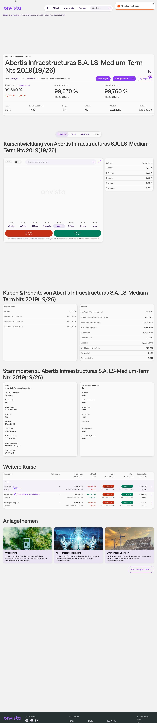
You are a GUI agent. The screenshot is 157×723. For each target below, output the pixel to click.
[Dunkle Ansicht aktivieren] (16, 1)
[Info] (8, 161)
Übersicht (62, 134)
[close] (153, 4)
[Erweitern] (133, 78)
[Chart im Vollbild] (99, 161)
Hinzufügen (103, 78)
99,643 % (108, 494)
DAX (72, 721)
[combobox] (60, 162)
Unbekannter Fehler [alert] (130, 6)
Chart (73, 134)
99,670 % (108, 486)
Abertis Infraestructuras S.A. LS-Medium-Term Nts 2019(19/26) (43, 15)
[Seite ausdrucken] (150, 71)
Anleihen (17, 15)
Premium (83, 8)
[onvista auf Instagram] (36, 721)
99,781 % (127, 494)
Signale (146, 78)
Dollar (91, 721)
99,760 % (127, 486)
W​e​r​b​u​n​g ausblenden (100, 34)
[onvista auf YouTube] (31, 721)
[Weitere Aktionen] (151, 486)
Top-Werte (111, 721)
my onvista (69, 8)
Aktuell (56, 8)
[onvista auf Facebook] (26, 721)
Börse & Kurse (8, 15)
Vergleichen (122, 78)
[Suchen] (110, 8)
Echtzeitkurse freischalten (27, 494)
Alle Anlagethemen (141, 569)
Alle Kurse (84, 134)
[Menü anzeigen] (47, 8)
